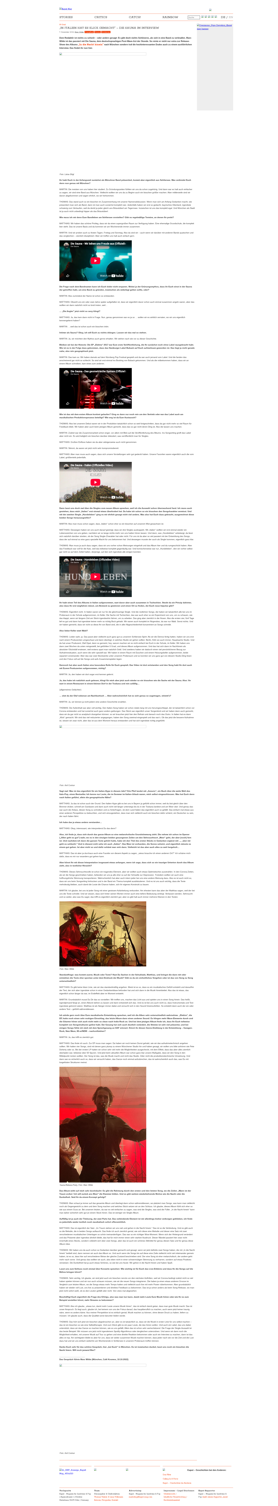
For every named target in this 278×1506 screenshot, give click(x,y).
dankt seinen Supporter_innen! (215, 1497)
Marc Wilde (79, 32)
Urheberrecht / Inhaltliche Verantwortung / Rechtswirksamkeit (175, 1497)
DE (223, 17)
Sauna (97, 32)
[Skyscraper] (215, 27)
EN (231, 17)
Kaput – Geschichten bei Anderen (177, 1483)
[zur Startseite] (65, 9)
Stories (66, 17)
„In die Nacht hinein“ (91, 44)
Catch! (135, 17)
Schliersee (106, 32)
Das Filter (167, 1475)
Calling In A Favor (170, 1479)
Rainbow (170, 17)
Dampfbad (89, 32)
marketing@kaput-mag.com (140, 1497)
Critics (100, 17)
